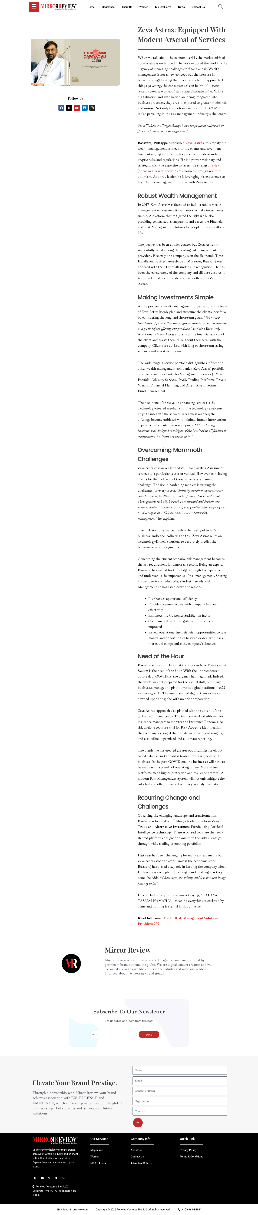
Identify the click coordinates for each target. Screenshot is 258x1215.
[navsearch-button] (220, 7)
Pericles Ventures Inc (48, 1186)
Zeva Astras (195, 143)
